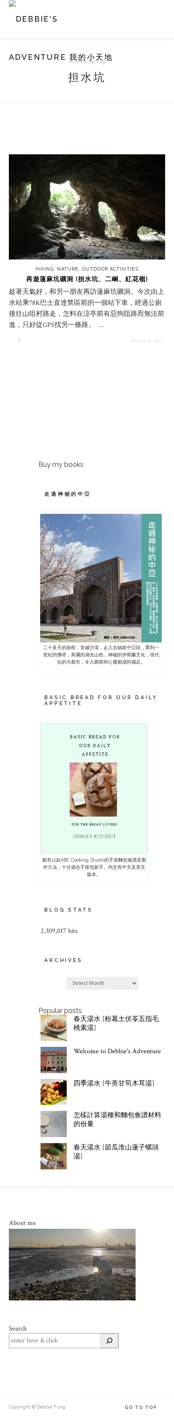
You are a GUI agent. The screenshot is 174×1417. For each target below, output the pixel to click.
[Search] (109, 1340)
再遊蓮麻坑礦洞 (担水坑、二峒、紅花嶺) (87, 279)
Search (18, 1328)
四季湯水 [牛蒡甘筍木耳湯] (114, 1083)
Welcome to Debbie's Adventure (117, 1051)
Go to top (142, 1407)
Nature (68, 269)
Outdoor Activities (110, 269)
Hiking (44, 269)
